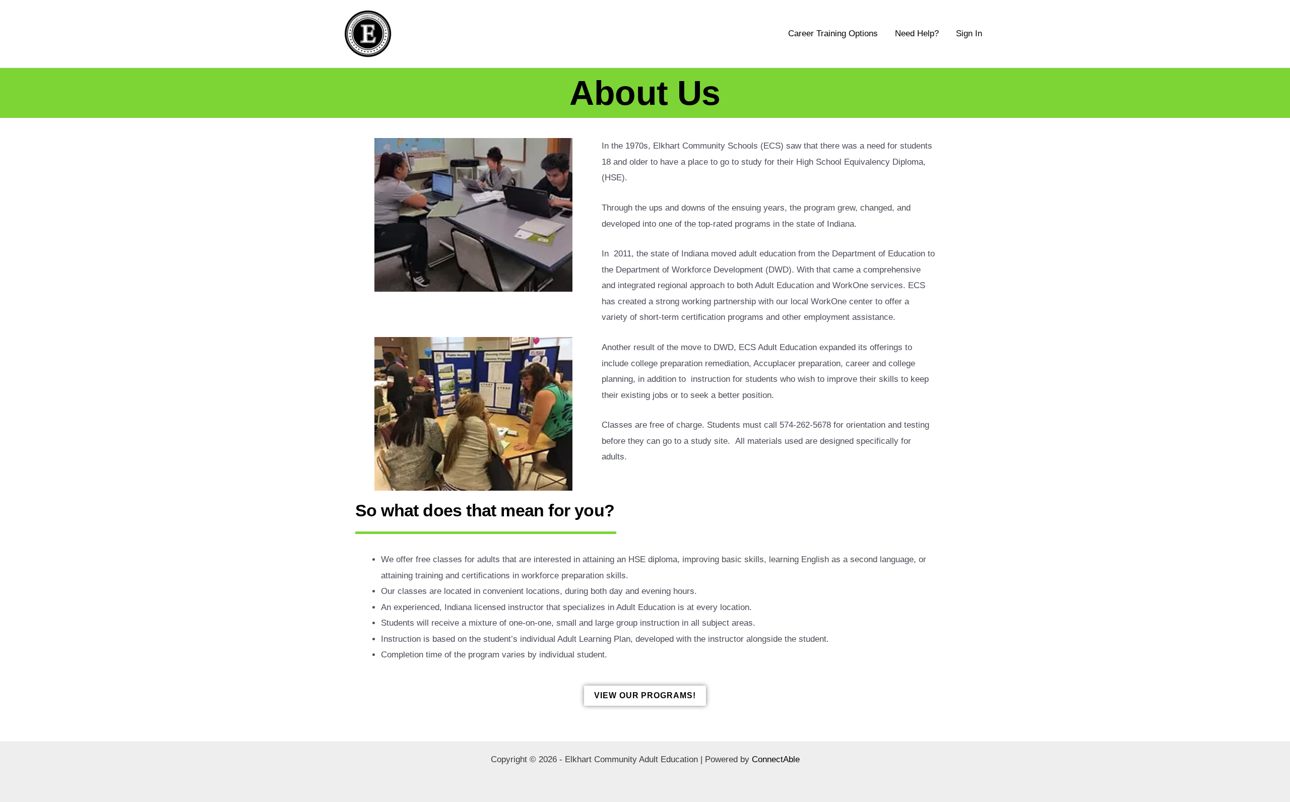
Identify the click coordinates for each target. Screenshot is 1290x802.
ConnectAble (776, 759)
